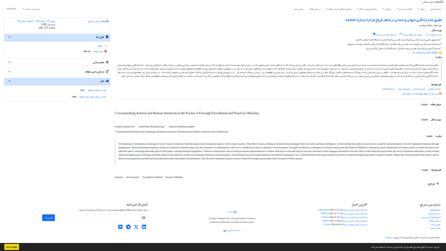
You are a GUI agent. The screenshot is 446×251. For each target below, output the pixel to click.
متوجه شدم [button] (11, 247)
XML (100, 46)
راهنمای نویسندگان (368, 9)
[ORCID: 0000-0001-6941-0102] (374, 34)
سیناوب (388, 237)
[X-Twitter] (136, 228)
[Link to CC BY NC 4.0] (232, 211)
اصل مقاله (93, 51)
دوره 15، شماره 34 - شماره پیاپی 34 (36, 21)
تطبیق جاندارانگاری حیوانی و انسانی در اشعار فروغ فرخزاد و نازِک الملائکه (393, 19)
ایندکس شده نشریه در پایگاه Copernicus (342, 209)
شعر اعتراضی (419, 88)
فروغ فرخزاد (404, 88)
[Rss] (120, 228)
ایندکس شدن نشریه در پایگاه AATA (344, 220)
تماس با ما (298, 9)
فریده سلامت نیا (434, 34)
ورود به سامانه (32, 9)
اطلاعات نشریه (405, 9)
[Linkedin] (144, 228)
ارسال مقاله (314, 9)
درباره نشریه (434, 213)
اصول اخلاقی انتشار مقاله (339, 9)
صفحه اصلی (435, 9)
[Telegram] (128, 228)
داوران (388, 9)
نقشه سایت (435, 228)
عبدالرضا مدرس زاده (386, 34)
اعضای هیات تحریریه (430, 217)
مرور (422, 9)
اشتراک (48, 217)
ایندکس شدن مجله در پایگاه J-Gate (345, 224)
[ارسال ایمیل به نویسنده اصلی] (401, 34)
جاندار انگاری (434, 88)
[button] (369, 247)
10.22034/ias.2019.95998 (425, 52)
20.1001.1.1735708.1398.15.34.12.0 (421, 94)
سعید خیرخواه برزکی (412, 34)
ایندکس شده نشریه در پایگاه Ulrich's (344, 217)
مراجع (431, 183)
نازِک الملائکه (388, 88)
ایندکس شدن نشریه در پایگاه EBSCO (344, 213)
